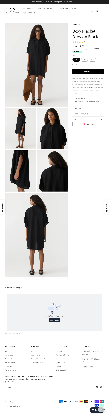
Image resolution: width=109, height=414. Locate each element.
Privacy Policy (10, 363)
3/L (76, 64)
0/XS (76, 60)
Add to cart (88, 71)
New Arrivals (60, 359)
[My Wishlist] (101, 10)
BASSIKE (76, 24)
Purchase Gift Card (62, 355)
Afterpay (34, 351)
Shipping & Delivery (37, 363)
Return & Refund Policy (39, 359)
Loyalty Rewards (11, 359)
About (7, 351)
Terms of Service (10, 370)
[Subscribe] (41, 387)
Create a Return (36, 355)
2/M (92, 60)
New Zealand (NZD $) (13, 406)
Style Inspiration (61, 370)
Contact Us (9, 355)
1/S (84, 60)
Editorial (59, 366)
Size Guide (8, 366)
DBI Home (59, 351)
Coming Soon (60, 363)
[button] (87, 10)
